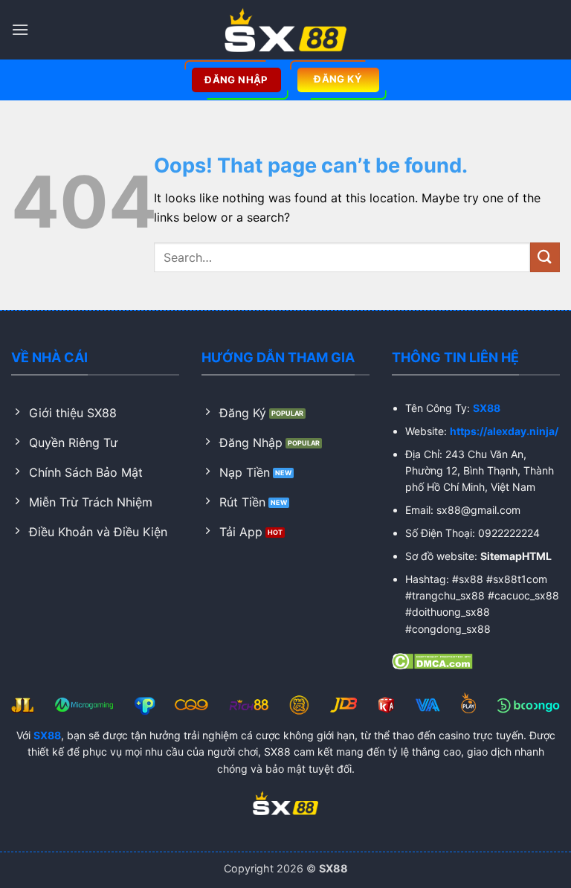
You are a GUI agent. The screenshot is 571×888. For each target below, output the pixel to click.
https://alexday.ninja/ (504, 431)
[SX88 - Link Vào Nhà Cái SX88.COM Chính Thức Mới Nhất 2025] (285, 29)
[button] (20, 29)
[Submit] (545, 256)
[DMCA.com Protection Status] (432, 659)
